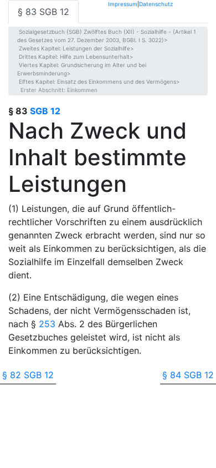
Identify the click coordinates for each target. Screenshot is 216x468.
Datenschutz (156, 4)
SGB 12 (45, 110)
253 (47, 323)
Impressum (122, 4)
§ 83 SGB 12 (43, 11)
